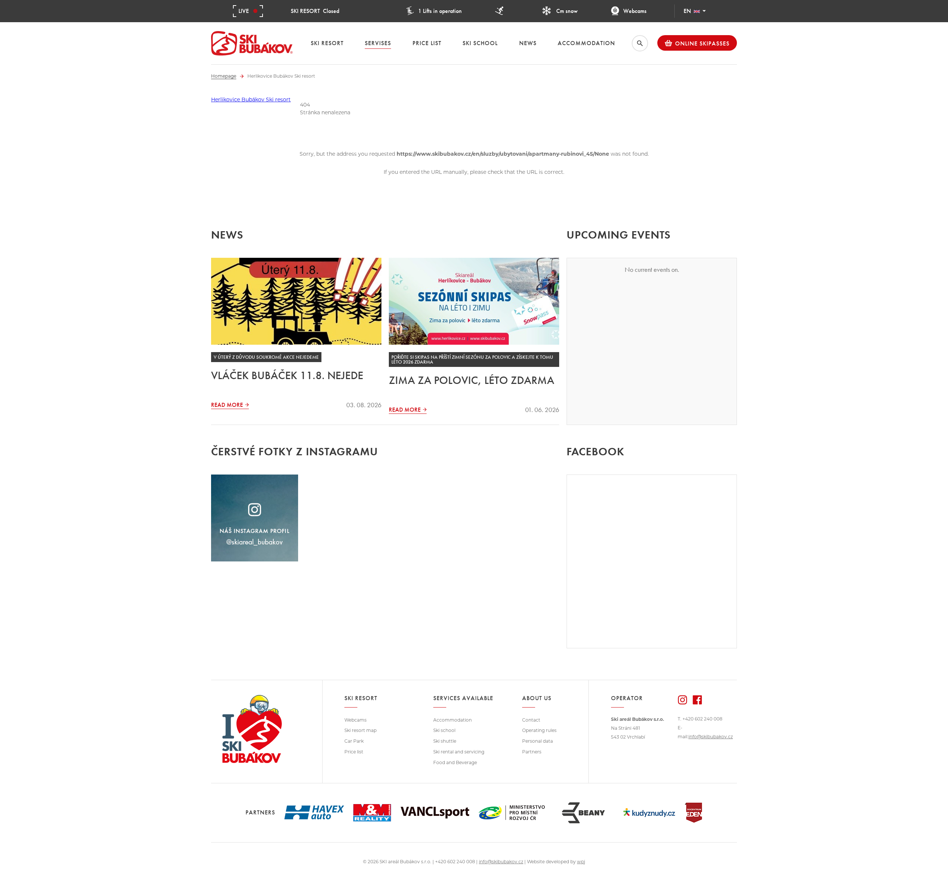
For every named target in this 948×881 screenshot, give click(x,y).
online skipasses (702, 43)
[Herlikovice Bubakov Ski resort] (252, 43)
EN (687, 11)
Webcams (635, 11)
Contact (531, 720)
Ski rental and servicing (458, 752)
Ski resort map (360, 730)
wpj (581, 861)
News (227, 235)
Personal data (537, 741)
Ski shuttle (444, 741)
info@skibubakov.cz (710, 736)
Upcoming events (619, 235)
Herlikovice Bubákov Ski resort (251, 99)
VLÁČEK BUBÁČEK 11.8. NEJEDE (287, 375)
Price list (353, 752)
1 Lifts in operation (440, 11)
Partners (531, 752)
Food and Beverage (455, 762)
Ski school (444, 730)
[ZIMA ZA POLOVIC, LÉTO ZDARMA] (474, 301)
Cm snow (566, 11)
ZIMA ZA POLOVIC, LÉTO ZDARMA (471, 380)
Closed (315, 11)
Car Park (354, 741)
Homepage (223, 76)
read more (227, 405)
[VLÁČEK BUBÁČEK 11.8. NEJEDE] (296, 301)
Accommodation (452, 720)
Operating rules (539, 730)
